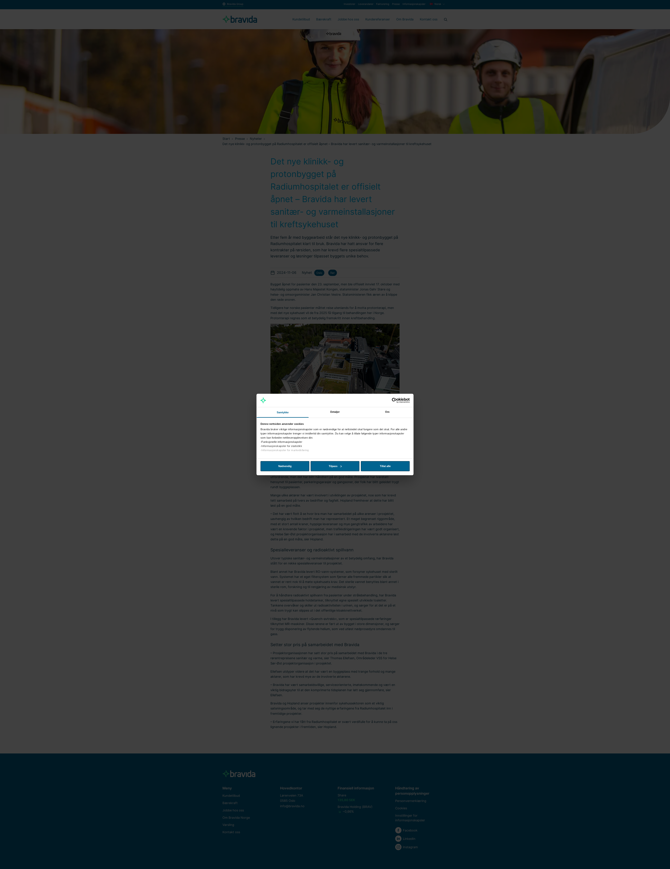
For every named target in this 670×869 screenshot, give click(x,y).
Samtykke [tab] (283, 412)
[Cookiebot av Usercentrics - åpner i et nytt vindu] (394, 400)
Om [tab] (387, 411)
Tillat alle (385, 466)
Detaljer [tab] (335, 411)
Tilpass (333, 466)
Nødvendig (285, 466)
